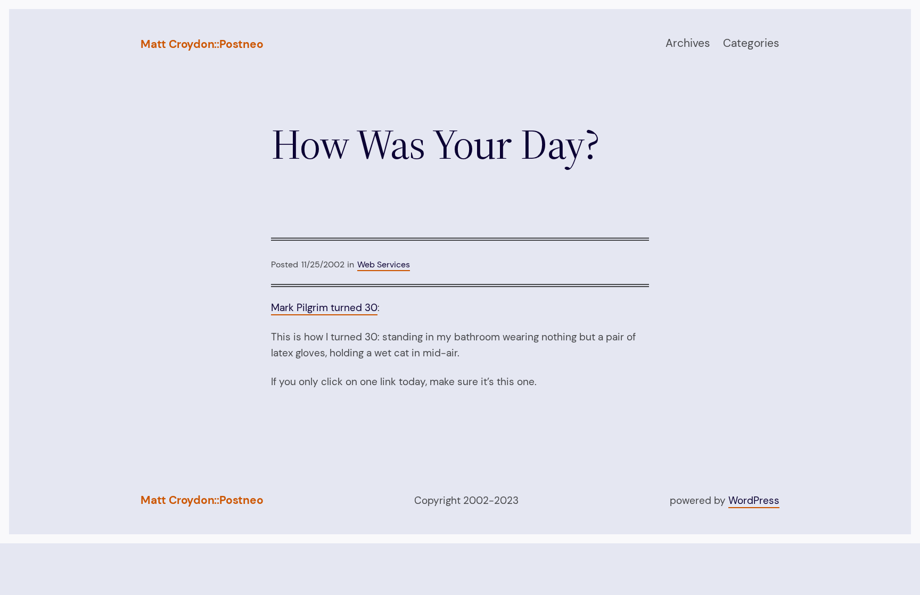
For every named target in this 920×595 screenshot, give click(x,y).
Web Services (383, 264)
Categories (751, 43)
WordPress (753, 500)
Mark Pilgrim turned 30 (324, 307)
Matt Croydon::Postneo (202, 44)
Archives (688, 43)
